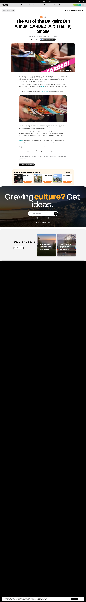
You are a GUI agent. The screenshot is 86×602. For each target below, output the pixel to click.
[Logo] (5, 4)
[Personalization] (83, 5)
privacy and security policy (42, 599)
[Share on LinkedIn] (36, 39)
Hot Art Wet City (45, 91)
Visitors (43, 1)
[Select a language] (83, 1)
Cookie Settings (66, 598)
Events (4, 10)
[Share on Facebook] (31, 39)
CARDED (42, 86)
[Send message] (56, 214)
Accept (74, 598)
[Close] (4, 599)
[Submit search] (80, 1)
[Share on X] (34, 39)
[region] (43, 599)
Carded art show (10, 10)
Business (49, 1)
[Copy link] (38, 39)
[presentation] (41, 17)
